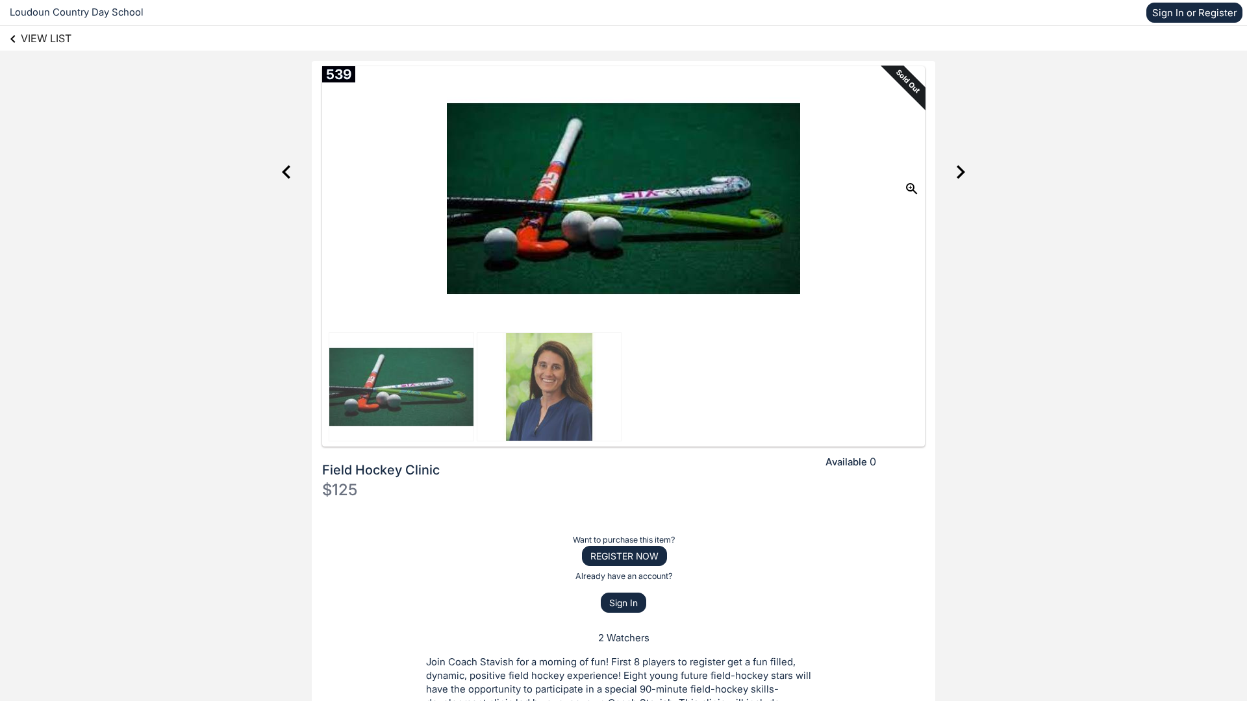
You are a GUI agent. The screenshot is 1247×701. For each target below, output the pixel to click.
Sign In (623, 602)
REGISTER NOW (624, 555)
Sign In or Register (1194, 12)
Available (846, 462)
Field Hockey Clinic (381, 470)
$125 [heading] (339, 489)
